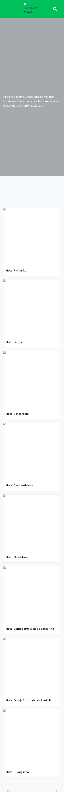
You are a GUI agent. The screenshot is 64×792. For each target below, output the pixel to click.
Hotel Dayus (14, 342)
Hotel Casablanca (17, 557)
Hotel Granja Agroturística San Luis (28, 700)
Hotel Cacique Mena (19, 485)
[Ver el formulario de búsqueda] (55, 8)
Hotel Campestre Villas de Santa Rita (30, 628)
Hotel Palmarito (16, 270)
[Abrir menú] (7, 8)
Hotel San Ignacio (17, 413)
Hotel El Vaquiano (17, 772)
